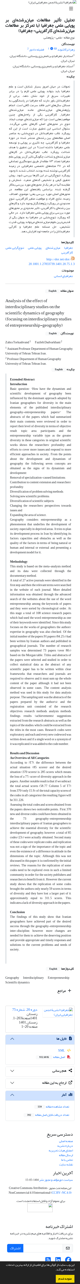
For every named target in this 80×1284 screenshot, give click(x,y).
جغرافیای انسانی (63, 276)
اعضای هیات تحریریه (61, 1150)
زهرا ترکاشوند (66, 50)
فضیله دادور (36, 50)
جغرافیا (68, 248)
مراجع (61, 990)
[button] (54, 1270)
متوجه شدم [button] (65, 1278)
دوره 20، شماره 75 (24, 1009)
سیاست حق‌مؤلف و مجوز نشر (56, 1180)
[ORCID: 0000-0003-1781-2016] (51, 49)
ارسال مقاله (66, 1155)
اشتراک (15, 1248)
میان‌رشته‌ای (53, 248)
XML (61, 1050)
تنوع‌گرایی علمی (15, 248)
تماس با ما (67, 1160)
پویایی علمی (35, 248)
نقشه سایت (66, 1164)
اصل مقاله (52, 1057)
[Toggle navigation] (41, 9)
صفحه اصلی (66, 1141)
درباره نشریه (65, 1146)
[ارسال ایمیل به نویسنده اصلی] (55, 49)
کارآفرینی (67, 252)
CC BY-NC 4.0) (62, 1193)
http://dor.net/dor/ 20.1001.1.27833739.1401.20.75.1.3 (52, 261)
